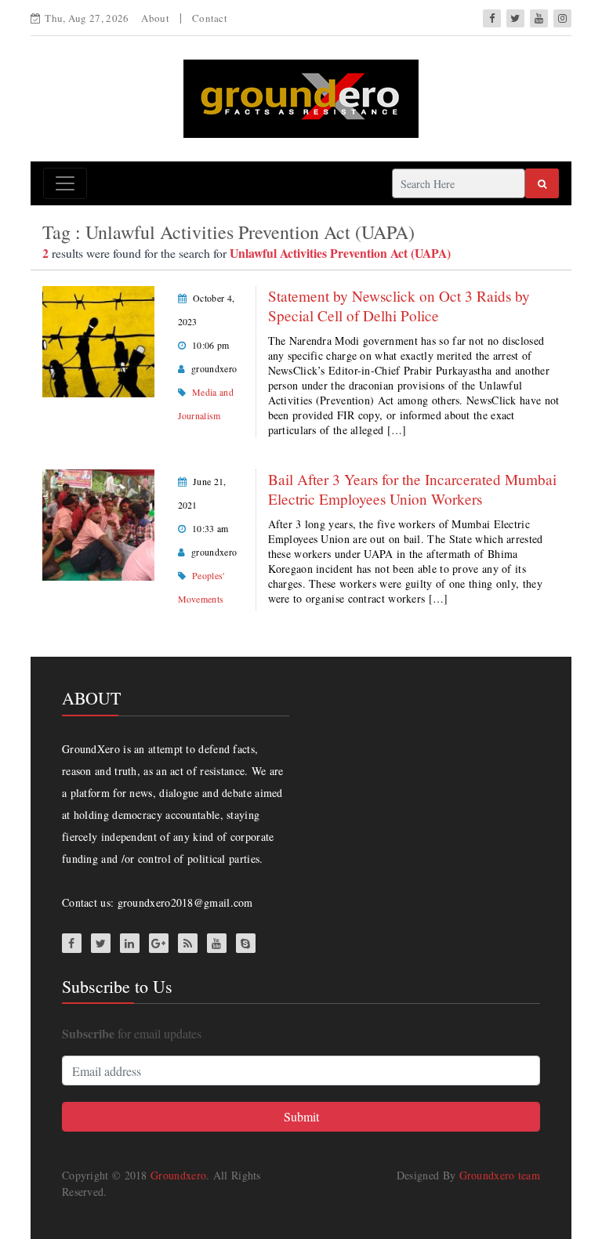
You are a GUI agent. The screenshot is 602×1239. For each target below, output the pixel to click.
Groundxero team (500, 1175)
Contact (209, 18)
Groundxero (178, 1175)
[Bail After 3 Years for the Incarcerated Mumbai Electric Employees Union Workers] (98, 523)
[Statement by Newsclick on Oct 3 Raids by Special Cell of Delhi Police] (98, 339)
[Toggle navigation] (65, 183)
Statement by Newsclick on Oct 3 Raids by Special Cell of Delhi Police (399, 305)
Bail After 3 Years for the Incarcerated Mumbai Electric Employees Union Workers (412, 489)
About (155, 18)
